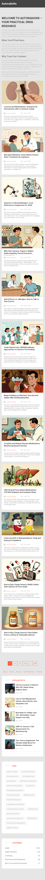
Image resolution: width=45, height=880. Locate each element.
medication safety (28, 772)
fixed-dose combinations (16, 823)
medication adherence (28, 781)
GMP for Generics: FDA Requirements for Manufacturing (25, 729)
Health (7, 848)
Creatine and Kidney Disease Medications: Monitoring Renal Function (22, 444)
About (5, 672)
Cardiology (9, 856)
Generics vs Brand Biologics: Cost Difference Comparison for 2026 (18, 204)
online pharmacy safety (15, 809)
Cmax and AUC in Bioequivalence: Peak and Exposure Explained (22, 539)
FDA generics (32, 818)
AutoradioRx (9, 3)
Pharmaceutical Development (15, 859)
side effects (11, 781)
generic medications (14, 786)
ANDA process (12, 828)
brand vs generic (13, 814)
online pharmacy (28, 776)
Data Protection (28, 672)
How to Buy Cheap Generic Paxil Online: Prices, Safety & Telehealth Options (21, 634)
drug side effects (13, 795)
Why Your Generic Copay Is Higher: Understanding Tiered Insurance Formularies (19, 252)
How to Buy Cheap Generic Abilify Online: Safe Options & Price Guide (21, 585)
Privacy (18, 672)
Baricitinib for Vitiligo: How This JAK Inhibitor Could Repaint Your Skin (26, 715)
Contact (39, 672)
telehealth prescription (15, 790)
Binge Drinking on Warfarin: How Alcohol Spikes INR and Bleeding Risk (21, 396)
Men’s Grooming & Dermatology (16, 863)
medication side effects (15, 804)
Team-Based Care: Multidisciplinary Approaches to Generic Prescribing (19, 348)
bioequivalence (12, 776)
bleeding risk (32, 809)
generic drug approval (15, 818)
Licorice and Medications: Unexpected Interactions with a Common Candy (20, 108)
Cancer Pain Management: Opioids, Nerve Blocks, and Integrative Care (26, 701)
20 (35, 663)
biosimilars (30, 786)
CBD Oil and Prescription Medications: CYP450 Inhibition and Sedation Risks (20, 491)
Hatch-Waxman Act (14, 800)
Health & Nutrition (11, 852)
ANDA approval (29, 795)
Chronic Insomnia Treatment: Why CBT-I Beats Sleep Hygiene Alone (27, 687)
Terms (12, 672)
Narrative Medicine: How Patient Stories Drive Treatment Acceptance (21, 156)
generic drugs (12, 772)
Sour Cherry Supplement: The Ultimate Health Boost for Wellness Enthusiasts (27, 743)
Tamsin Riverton (11, 113)
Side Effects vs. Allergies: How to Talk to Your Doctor (21, 300)
